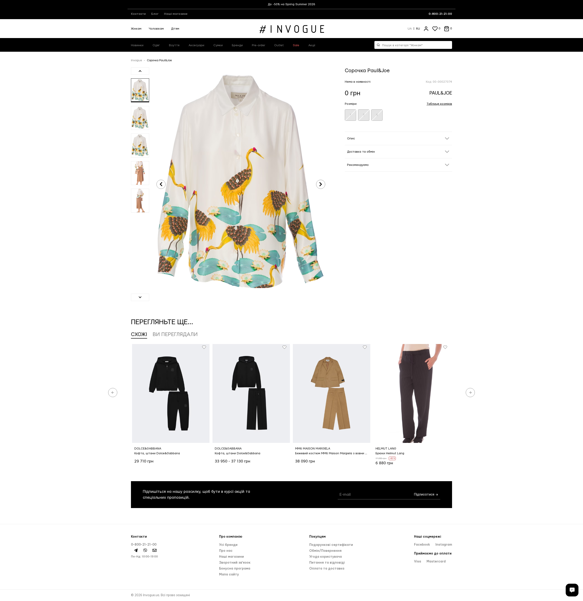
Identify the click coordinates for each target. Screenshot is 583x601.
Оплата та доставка (326, 568)
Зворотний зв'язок (235, 562)
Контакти (138, 13)
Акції (311, 45)
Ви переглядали (175, 334)
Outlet (279, 45)
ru (418, 28)
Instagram (443, 544)
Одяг (156, 45)
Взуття (174, 45)
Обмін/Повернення (325, 550)
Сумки (218, 45)
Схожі (139, 334)
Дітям (175, 28)
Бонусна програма (234, 568)
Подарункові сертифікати (331, 545)
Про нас (226, 550)
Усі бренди (228, 545)
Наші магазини (175, 13)
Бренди (237, 45)
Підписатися (424, 494)
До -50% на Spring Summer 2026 (291, 4)
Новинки (137, 45)
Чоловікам (156, 28)
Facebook (422, 544)
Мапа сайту (229, 574)
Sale (296, 45)
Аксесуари (196, 45)
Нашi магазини (231, 556)
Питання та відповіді (327, 562)
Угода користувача (325, 556)
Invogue (136, 60)
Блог (155, 13)
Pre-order (258, 45)
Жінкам (136, 28)
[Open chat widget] (572, 590)
